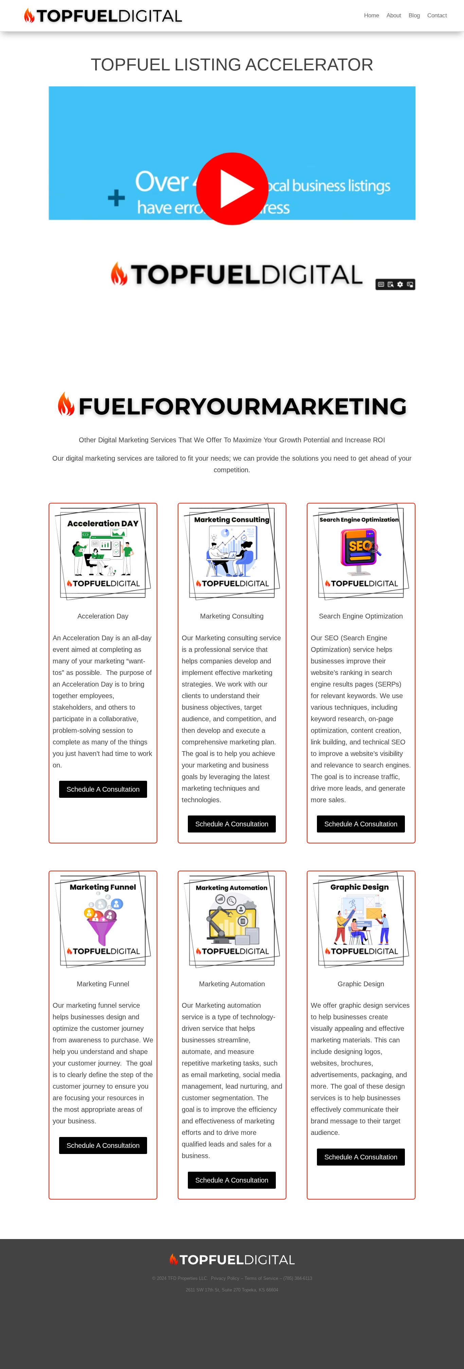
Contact (437, 16)
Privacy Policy (224, 1278)
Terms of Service (261, 1278)
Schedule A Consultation (103, 789)
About (394, 16)
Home (371, 16)
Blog (414, 16)
